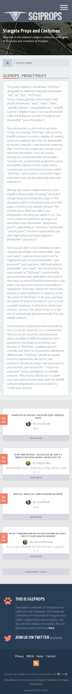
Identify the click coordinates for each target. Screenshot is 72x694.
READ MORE (36, 438)
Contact (51, 656)
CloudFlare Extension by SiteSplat (23, 680)
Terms (40, 656)
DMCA (30, 656)
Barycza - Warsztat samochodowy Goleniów (38, 494)
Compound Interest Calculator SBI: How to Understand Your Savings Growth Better (38, 456)
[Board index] (7, 63)
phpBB (20, 674)
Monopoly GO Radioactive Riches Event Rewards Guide (38, 416)
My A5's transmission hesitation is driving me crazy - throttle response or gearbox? (38, 535)
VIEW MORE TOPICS (36, 572)
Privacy (19, 656)
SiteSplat (33, 674)
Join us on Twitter (39, 637)
